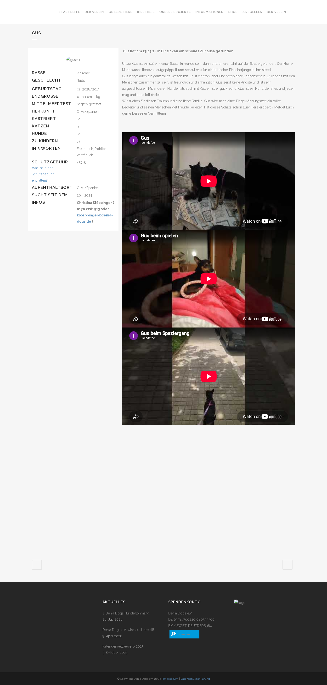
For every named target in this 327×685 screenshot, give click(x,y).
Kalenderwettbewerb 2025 (122, 646)
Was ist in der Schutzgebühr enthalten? (43, 174)
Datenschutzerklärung (195, 678)
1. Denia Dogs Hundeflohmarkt (125, 613)
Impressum (170, 678)
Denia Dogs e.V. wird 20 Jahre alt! (128, 630)
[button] (184, 634)
